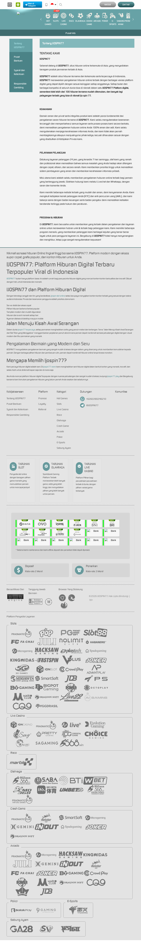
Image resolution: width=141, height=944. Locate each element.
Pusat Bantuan (18, 58)
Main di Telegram (32, 4)
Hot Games (48, 23)
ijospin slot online (58, 296)
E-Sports (112, 23)
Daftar (126, 4)
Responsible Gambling (20, 85)
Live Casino (63, 23)
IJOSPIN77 (11, 278)
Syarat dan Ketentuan (19, 72)
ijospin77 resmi (49, 366)
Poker (105, 21)
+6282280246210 (96, 398)
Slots (56, 21)
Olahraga (80, 21)
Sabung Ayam (120, 23)
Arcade (97, 21)
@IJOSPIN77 (92, 405)
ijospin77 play (113, 376)
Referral (42, 409)
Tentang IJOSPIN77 (19, 45)
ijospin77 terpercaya (26, 329)
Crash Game (89, 23)
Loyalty (42, 403)
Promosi (128, 21)
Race (71, 21)
